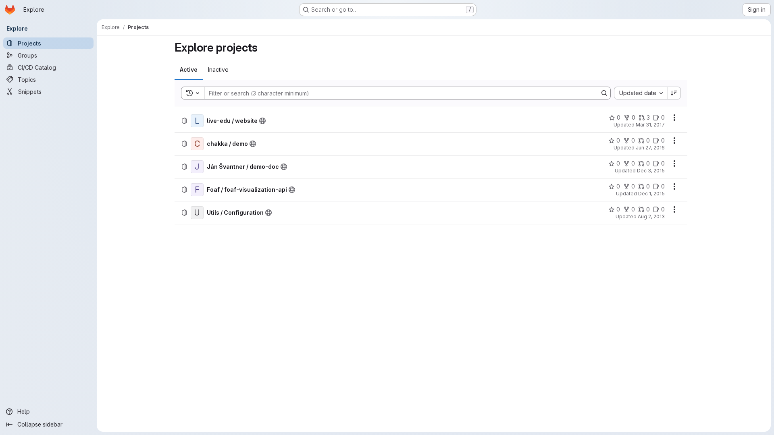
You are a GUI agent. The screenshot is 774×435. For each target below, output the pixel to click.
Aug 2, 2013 (651, 216)
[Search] (604, 93)
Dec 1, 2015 (651, 194)
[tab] (189, 70)
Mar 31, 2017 (650, 125)
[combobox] (641, 93)
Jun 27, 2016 (650, 148)
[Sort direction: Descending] (674, 93)
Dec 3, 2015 (651, 171)
